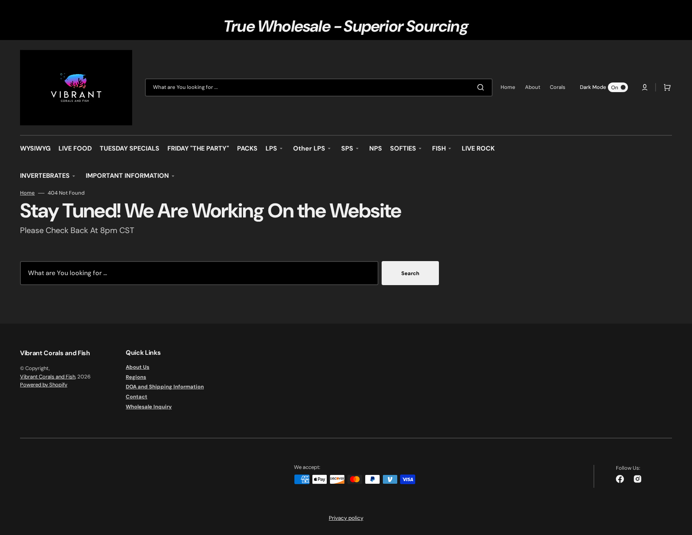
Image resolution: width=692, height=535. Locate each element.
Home (27, 193)
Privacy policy (346, 518)
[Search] (482, 87)
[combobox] (319, 87)
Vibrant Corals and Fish (47, 376)
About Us (137, 367)
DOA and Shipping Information (165, 386)
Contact (136, 396)
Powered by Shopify (43, 384)
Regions (136, 377)
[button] (645, 87)
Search (410, 273)
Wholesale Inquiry (149, 406)
